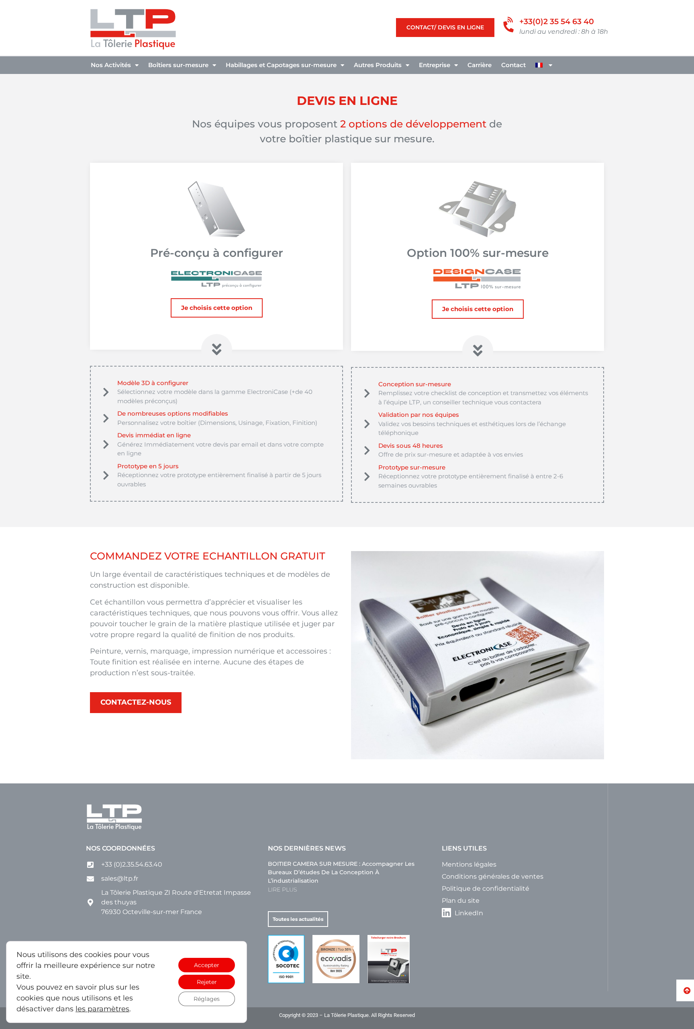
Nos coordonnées (120, 848)
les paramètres (102, 1008)
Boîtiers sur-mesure (178, 65)
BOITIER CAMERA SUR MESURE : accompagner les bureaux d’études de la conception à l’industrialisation (341, 872)
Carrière (479, 65)
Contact (513, 65)
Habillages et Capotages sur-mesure (281, 65)
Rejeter (207, 982)
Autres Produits (378, 65)
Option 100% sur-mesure (478, 253)
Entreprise (434, 65)
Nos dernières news (307, 848)
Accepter (206, 965)
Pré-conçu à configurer (216, 253)
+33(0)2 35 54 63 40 (556, 21)
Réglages (207, 998)
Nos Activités (111, 65)
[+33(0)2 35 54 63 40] (509, 25)
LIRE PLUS (282, 889)
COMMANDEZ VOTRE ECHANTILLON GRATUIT (207, 556)
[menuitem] (544, 65)
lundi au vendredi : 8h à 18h (563, 31)
